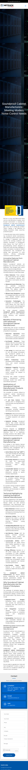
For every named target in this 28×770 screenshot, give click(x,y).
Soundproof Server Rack (6, 767)
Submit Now (9, 755)
